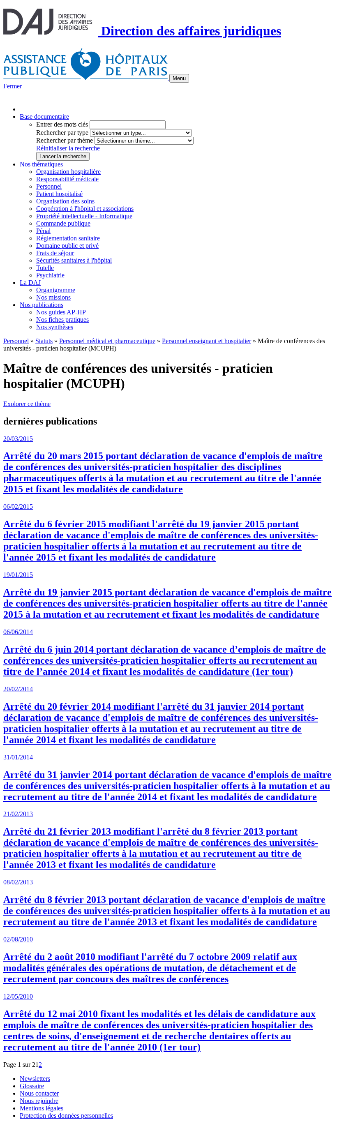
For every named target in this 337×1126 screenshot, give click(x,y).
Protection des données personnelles (66, 1115)
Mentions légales (41, 1108)
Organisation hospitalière (68, 171)
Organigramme (55, 289)
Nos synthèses (54, 326)
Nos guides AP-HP (61, 312)
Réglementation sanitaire (68, 238)
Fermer (12, 86)
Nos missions (53, 297)
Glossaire (32, 1085)
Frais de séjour (55, 252)
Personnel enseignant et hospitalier (206, 340)
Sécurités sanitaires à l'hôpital (74, 260)
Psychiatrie (50, 275)
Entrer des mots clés (62, 124)
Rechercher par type (62, 132)
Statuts (44, 340)
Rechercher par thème (64, 140)
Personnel (49, 186)
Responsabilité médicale (67, 178)
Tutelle (45, 267)
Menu (179, 78)
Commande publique (63, 223)
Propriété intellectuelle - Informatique (84, 215)
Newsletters (35, 1078)
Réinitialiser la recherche (68, 148)
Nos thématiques (41, 164)
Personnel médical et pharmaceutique (107, 340)
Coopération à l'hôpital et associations (85, 208)
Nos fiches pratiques (62, 319)
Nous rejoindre (39, 1100)
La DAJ (30, 282)
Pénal (43, 230)
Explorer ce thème (27, 403)
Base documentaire (44, 116)
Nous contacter (39, 1093)
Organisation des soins (65, 201)
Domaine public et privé (67, 245)
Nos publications (41, 304)
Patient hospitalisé (59, 193)
